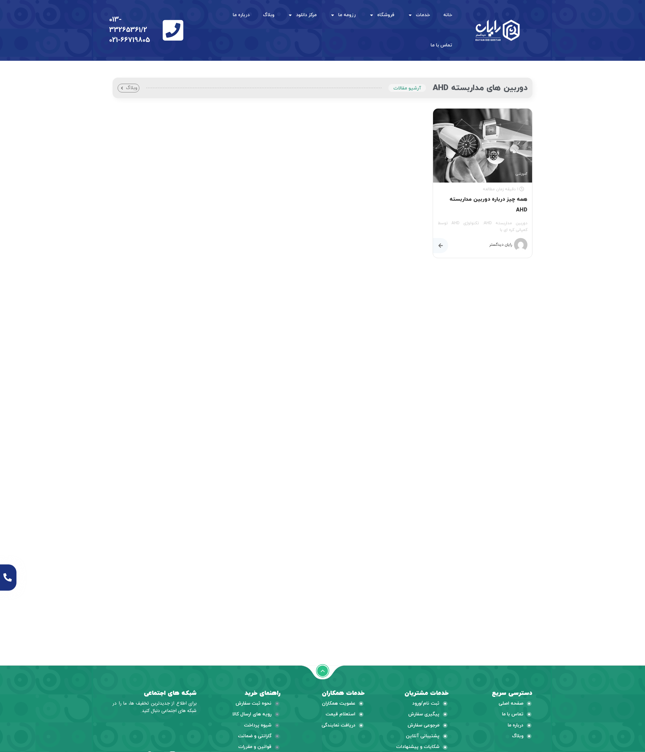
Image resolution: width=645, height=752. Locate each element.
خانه (447, 15)
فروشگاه (385, 15)
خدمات (423, 15)
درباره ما (241, 15)
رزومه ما (347, 15)
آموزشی (521, 173)
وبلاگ (268, 15)
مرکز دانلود (306, 15)
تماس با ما (441, 45)
